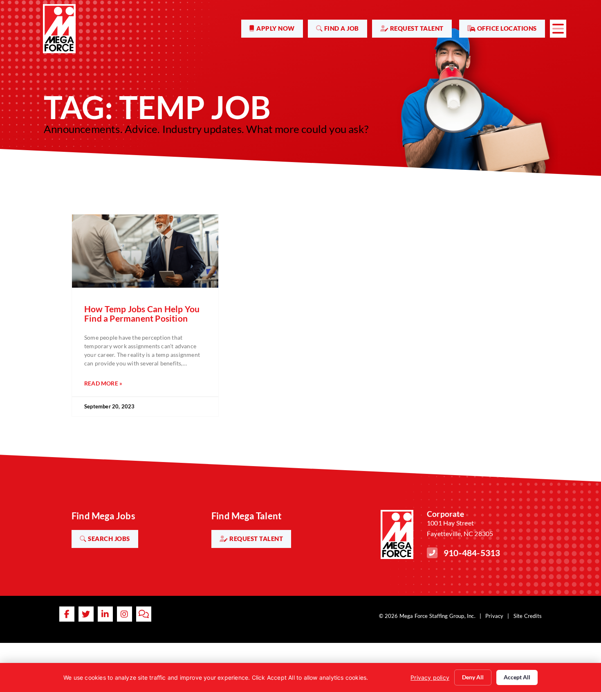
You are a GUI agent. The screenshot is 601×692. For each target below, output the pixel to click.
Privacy (494, 616)
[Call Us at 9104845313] (432, 553)
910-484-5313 (472, 553)
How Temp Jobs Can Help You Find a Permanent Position (142, 313)
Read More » (103, 383)
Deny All (473, 677)
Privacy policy (429, 677)
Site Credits (528, 616)
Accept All (517, 677)
